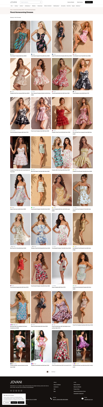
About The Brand (57, 384)
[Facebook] (13, 391)
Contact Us (56, 386)
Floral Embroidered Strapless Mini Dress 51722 (19, 132)
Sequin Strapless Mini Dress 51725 (59, 287)
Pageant (73, 5)
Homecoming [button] (39, 5)
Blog (55, 391)
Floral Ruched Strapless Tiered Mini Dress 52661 (40, 286)
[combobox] (31, 2)
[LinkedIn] (19, 391)
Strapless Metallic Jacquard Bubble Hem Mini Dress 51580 (19, 366)
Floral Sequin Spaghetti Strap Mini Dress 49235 (40, 55)
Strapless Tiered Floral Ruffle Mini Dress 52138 (61, 132)
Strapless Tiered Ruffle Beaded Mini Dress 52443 (40, 248)
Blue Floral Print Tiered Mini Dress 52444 (18, 248)
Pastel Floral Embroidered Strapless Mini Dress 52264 (82, 288)
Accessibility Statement (79, 393)
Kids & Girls (69, 5)
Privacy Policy (77, 389)
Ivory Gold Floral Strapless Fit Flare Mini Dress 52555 (82, 210)
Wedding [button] (33, 5)
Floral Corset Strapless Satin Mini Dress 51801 (40, 131)
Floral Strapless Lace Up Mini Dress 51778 (81, 93)
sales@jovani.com (88, 399)
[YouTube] (11, 391)
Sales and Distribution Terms (80, 391)
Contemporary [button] (27, 5)
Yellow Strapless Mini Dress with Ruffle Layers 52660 (61, 210)
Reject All (14, 402)
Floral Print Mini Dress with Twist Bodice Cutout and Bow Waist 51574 (61, 327)
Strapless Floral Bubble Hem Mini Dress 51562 (40, 365)
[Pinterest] (16, 391)
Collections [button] (78, 5)
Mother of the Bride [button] (47, 5)
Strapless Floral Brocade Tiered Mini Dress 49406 (82, 171)
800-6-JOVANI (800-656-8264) (60, 399)
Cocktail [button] (21, 5)
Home (11, 9)
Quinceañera (63, 5)
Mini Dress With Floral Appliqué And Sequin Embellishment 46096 (18, 327)
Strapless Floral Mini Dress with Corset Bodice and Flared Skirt (20, 170)
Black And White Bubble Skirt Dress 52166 (39, 326)
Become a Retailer (77, 386)
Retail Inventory (77, 384)
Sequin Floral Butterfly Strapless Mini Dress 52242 (62, 55)
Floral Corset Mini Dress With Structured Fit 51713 (61, 365)
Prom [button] (12, 5)
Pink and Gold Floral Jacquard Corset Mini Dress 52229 (82, 133)
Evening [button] (16, 5)
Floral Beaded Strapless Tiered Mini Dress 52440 (61, 248)
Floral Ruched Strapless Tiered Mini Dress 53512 (40, 209)
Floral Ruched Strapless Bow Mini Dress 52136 (19, 287)
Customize (7, 402)
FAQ (54, 389)
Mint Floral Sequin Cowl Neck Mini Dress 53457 (40, 171)
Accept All (21, 402)
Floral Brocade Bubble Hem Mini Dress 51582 (60, 93)
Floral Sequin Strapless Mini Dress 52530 (18, 55)
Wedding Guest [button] (56, 5)
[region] (14, 399)
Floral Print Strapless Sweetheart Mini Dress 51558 (83, 325)
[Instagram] (21, 391)
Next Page (53, 371)
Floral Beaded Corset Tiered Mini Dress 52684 (82, 55)
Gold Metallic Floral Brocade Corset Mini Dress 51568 (82, 249)
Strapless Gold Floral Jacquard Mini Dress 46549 (19, 93)
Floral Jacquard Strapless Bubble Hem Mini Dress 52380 (40, 94)
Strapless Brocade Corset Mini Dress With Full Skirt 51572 (83, 366)
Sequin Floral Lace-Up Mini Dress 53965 (18, 209)
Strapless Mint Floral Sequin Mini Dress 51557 (61, 170)
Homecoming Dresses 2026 (18, 9)
